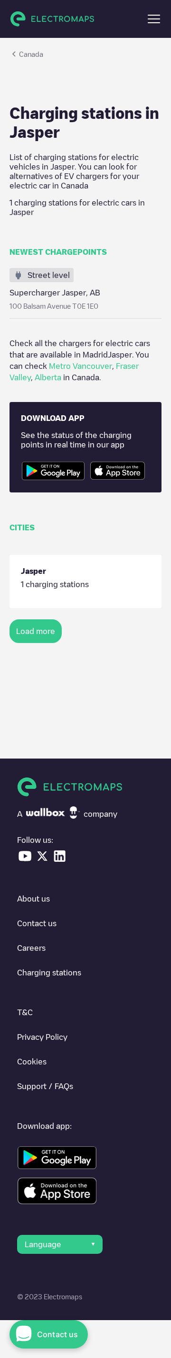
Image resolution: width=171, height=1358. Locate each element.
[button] (154, 19)
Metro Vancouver (80, 366)
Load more (35, 631)
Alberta (48, 377)
